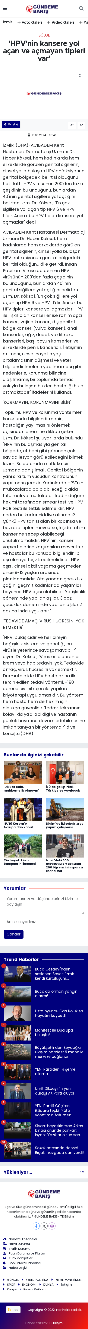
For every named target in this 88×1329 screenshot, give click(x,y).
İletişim (66, 1284)
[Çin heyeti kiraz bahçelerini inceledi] (23, 845)
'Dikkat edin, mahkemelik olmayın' (21, 789)
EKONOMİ (29, 1284)
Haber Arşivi (18, 1267)
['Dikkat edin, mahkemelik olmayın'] (23, 772)
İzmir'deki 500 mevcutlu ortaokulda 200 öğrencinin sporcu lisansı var (64, 865)
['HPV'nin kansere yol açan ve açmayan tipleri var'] (44, 93)
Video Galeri (62, 23)
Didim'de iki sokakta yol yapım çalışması (65, 825)
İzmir (7, 22)
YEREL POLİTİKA (37, 1279)
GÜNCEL (13, 1279)
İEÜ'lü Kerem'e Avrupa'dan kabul (18, 825)
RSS (15, 1309)
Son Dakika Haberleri (25, 1263)
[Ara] (81, 8)
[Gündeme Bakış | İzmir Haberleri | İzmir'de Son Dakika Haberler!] (42, 8)
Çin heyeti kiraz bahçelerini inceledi (20, 862)
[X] (44, 1225)
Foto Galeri (31, 23)
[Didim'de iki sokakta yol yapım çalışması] (65, 809)
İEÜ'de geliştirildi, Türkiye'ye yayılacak (63, 789)
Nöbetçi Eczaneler (23, 1239)
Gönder (14, 934)
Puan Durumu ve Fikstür (27, 1253)
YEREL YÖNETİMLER (68, 1279)
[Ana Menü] (5, 8)
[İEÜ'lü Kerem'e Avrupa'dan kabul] (23, 809)
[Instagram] (52, 1225)
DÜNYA (48, 1284)
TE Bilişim (56, 1323)
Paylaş (13, 124)
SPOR (11, 1284)
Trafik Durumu (19, 1248)
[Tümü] (82, 1172)
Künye (12, 1289)
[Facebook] (36, 1225)
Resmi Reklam (34, 1289)
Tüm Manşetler (20, 1258)
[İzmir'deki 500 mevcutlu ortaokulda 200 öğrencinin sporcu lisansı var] (65, 845)
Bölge (44, 35)
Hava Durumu (19, 1243)
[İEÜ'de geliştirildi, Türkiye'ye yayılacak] (65, 772)
